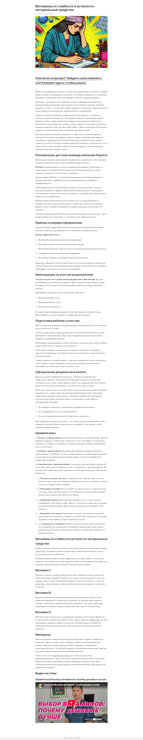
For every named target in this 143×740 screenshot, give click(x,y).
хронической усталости (62, 655)
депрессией (94, 620)
